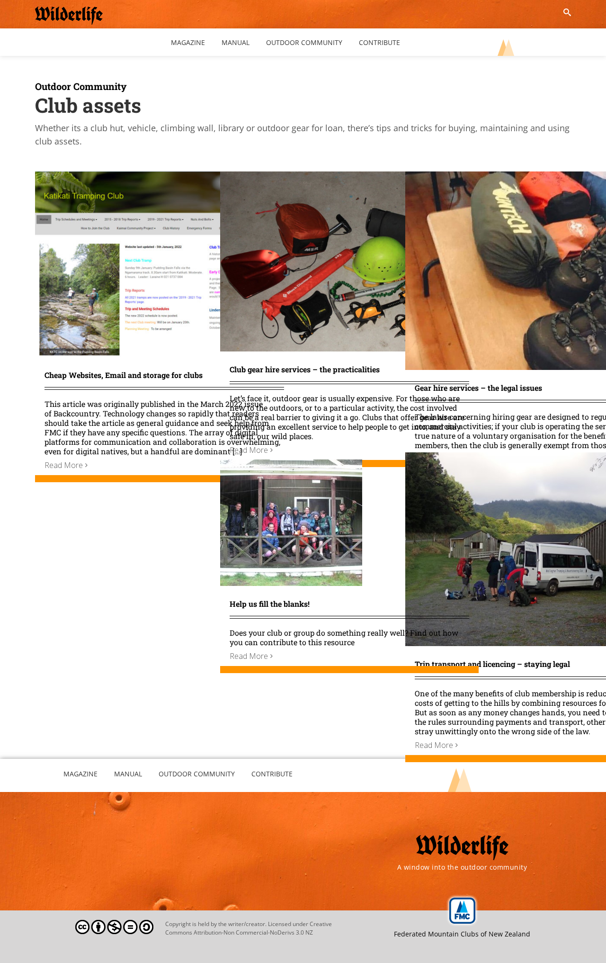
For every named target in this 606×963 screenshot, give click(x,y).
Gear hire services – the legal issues (478, 388)
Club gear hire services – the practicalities (305, 369)
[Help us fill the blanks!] (291, 465)
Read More (64, 465)
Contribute (272, 773)
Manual (128, 773)
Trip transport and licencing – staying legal (492, 664)
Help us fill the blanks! (270, 604)
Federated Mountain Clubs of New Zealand (462, 933)
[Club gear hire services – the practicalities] (349, 177)
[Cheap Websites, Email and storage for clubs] (164, 177)
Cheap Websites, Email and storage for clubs (124, 375)
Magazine (80, 773)
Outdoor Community (81, 86)
